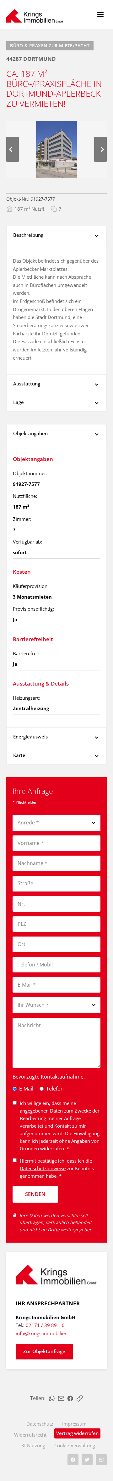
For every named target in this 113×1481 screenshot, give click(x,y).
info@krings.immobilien (41, 1333)
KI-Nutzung (33, 1445)
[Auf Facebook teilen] (70, 1398)
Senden (35, 1194)
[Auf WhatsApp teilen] (51, 1398)
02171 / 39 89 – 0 (45, 1325)
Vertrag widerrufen (77, 1433)
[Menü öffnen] (100, 14)
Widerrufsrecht (30, 1435)
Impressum (74, 1424)
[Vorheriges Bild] (12, 149)
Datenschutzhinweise (43, 1168)
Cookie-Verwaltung (74, 1445)
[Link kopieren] (79, 1398)
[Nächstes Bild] (100, 149)
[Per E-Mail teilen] (61, 1398)
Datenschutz (39, 1424)
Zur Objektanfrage (44, 1351)
